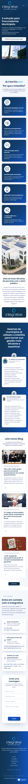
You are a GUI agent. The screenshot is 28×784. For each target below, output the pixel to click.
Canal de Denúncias (20, 775)
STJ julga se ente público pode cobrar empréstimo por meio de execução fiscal (14, 515)
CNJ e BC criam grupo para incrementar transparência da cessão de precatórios (14, 472)
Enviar (14, 719)
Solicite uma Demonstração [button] (14, 39)
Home (14, 757)
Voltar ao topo (12, 769)
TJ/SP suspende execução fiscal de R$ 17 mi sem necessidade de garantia (13, 559)
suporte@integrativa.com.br (12, 648)
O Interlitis (14, 759)
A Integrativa (14, 761)
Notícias (14, 763)
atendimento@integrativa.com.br (14, 646)
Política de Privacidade (8, 775)
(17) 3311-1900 (8, 628)
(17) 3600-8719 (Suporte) (11, 630)
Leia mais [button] (14, 583)
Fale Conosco (14, 765)
